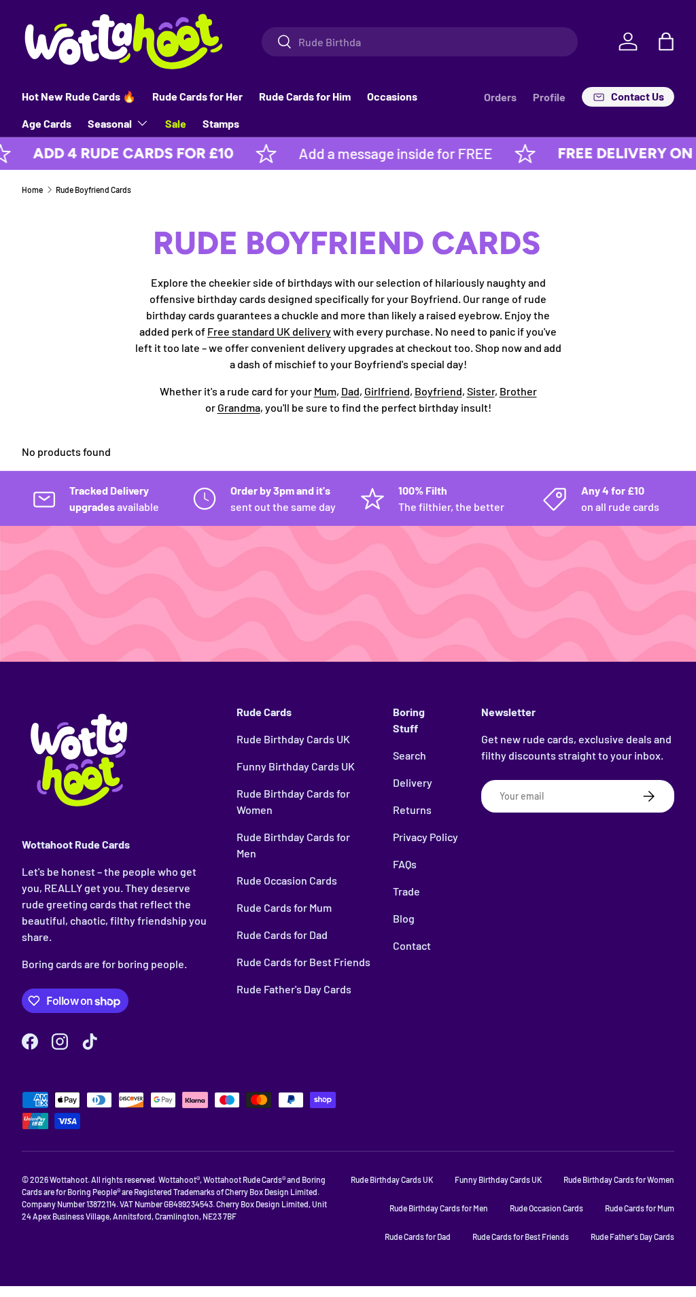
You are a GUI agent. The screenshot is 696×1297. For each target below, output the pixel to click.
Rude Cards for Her (197, 96)
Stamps (221, 123)
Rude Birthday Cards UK (293, 738)
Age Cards (46, 123)
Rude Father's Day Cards (294, 988)
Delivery (412, 782)
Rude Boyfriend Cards (93, 189)
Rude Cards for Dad (282, 934)
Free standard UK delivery (269, 331)
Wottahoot (69, 1179)
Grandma (239, 407)
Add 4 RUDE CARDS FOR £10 (115, 153)
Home (32, 189)
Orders (500, 96)
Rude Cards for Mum (284, 907)
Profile (549, 96)
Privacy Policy (425, 836)
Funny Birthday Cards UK (296, 766)
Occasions (392, 96)
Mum (325, 391)
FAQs (405, 863)
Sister (481, 391)
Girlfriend (387, 391)
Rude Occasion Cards (287, 880)
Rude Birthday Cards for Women (618, 1179)
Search (409, 755)
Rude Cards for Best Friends (303, 961)
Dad (350, 391)
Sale (175, 123)
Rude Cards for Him (305, 96)
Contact (412, 945)
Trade (406, 891)
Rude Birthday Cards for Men (438, 1208)
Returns (412, 809)
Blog (404, 918)
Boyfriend (438, 391)
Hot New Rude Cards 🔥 (79, 96)
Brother (518, 391)
